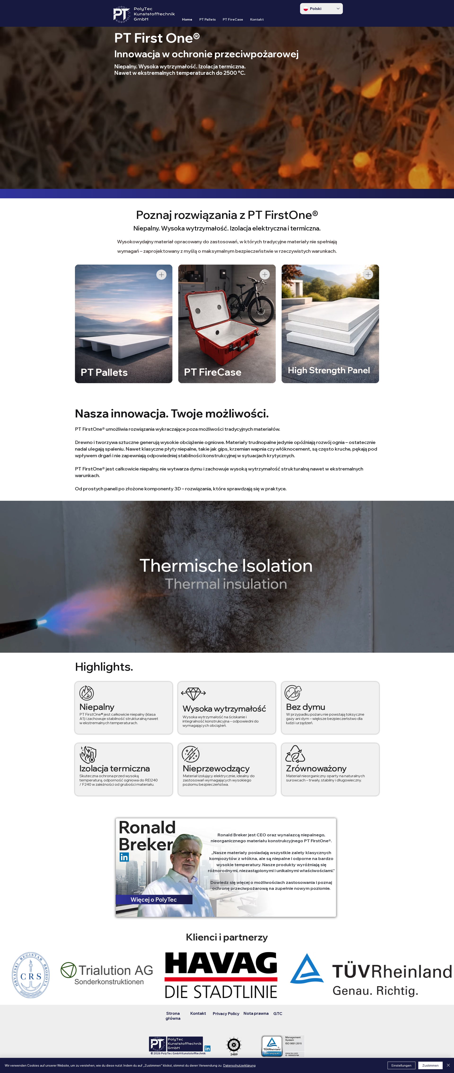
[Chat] (161, 275)
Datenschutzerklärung (239, 1065)
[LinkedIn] (124, 857)
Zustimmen (430, 1065)
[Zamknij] (448, 1065)
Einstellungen (401, 1065)
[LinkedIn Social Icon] (207, 1048)
